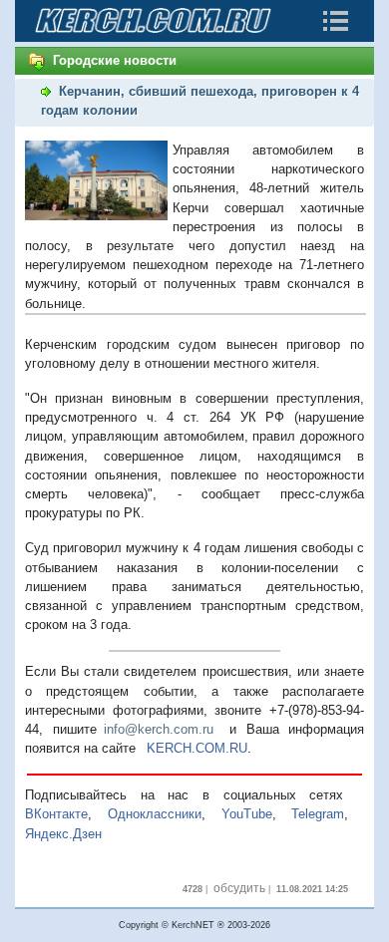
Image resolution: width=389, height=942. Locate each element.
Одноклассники (154, 813)
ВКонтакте (56, 813)
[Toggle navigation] (335, 21)
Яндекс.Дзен (63, 833)
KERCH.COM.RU (197, 748)
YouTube (246, 813)
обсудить (239, 888)
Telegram (317, 813)
